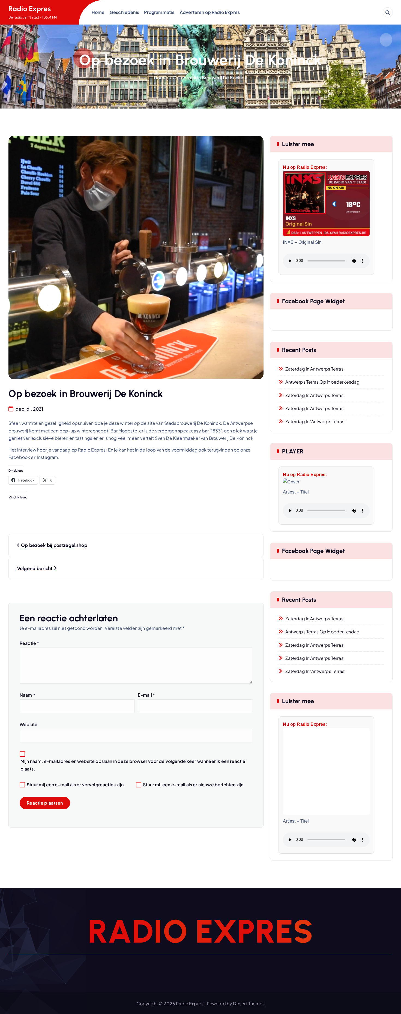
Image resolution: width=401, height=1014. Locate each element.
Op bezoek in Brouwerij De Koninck (210, 77)
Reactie (29, 643)
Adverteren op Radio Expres (210, 12)
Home (98, 12)
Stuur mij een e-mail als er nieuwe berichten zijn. (194, 784)
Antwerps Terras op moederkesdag (322, 382)
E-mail (146, 695)
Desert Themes (249, 1003)
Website (28, 724)
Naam (27, 695)
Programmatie (159, 12)
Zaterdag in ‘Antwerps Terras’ (315, 421)
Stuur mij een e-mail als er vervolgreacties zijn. (76, 784)
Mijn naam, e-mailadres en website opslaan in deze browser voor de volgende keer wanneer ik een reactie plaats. (132, 764)
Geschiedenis (124, 12)
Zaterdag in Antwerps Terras (314, 369)
